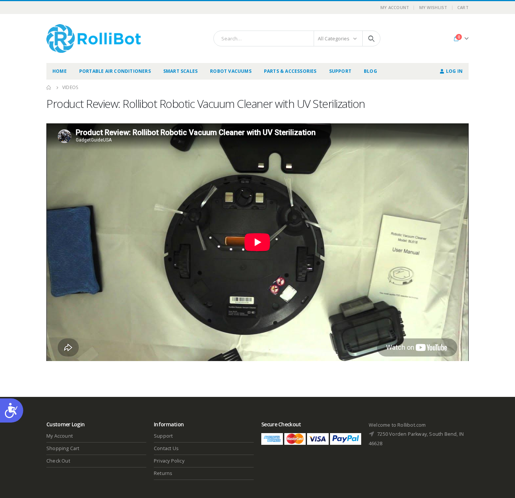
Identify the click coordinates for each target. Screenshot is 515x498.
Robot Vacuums (230, 71)
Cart (463, 7)
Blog (370, 71)
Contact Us (166, 448)
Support (340, 71)
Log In (454, 71)
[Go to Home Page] (49, 87)
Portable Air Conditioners (115, 71)
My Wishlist (433, 7)
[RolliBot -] (93, 38)
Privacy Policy (169, 461)
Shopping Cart (63, 448)
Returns (163, 473)
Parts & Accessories (290, 71)
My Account (394, 7)
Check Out (58, 461)
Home (59, 71)
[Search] (371, 38)
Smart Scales (180, 71)
